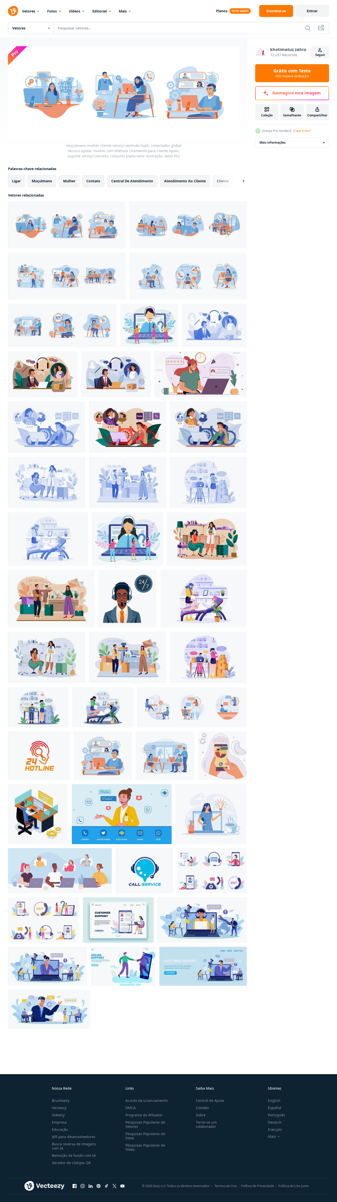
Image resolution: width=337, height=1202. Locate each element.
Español (274, 1107)
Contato (202, 1107)
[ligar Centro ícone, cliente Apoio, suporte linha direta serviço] (39, 755)
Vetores (28, 11)
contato (93, 180)
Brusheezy (60, 1100)
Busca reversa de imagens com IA (74, 1146)
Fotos (52, 11)
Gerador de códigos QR (71, 1162)
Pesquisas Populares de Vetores (145, 1124)
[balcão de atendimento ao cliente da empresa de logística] (127, 482)
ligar (16, 180)
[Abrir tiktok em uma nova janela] (107, 1186)
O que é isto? (302, 131)
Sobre (201, 1115)
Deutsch (275, 1122)
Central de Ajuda (210, 1100)
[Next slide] (239, 181)
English (274, 1100)
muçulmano (42, 180)
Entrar (312, 10)
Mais (123, 11)
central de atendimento (132, 180)
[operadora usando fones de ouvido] (201, 374)
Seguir (320, 55)
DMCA (130, 1107)
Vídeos (74, 11)
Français (275, 1129)
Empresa (59, 1122)
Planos (221, 10)
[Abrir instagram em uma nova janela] (83, 1186)
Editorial (99, 11)
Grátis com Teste (292, 73)
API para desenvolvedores (73, 1136)
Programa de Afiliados (143, 1115)
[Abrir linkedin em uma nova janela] (91, 1186)
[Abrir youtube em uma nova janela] (122, 1186)
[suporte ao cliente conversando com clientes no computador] (38, 814)
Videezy (58, 1115)
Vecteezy (59, 1107)
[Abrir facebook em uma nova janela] (75, 1186)
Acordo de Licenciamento (146, 1100)
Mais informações (272, 142)
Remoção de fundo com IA (74, 1155)
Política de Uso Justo (293, 1186)
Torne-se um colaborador (206, 1124)
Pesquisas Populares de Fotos (145, 1135)
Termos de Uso (226, 1186)
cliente (223, 180)
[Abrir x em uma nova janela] (114, 1186)
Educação (60, 1129)
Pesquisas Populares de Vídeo (145, 1147)
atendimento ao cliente (185, 180)
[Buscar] (308, 28)
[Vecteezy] (13, 11)
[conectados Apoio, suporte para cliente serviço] (123, 966)
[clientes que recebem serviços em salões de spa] (46, 482)
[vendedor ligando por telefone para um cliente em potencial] (46, 427)
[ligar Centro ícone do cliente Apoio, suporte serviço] (144, 870)
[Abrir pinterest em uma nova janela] (99, 1186)
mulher (69, 180)
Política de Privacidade (257, 1186)
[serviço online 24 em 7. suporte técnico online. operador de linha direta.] (222, 755)
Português (276, 1115)
